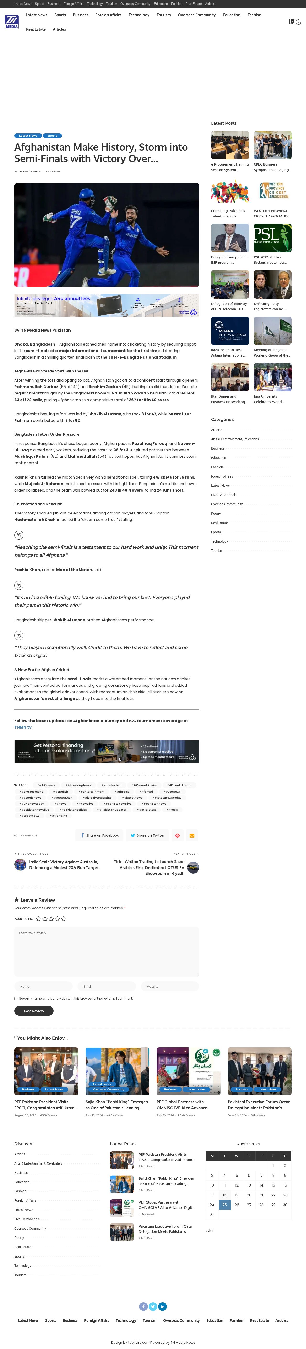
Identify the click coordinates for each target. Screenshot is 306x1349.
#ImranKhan (63, 797)
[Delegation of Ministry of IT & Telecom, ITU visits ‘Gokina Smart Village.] (230, 284)
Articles (216, 430)
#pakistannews (155, 803)
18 (224, 1195)
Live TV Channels (223, 495)
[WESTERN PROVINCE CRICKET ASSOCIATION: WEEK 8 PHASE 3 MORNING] (273, 191)
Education (218, 458)
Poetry (216, 513)
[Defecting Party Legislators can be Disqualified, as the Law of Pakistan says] (273, 284)
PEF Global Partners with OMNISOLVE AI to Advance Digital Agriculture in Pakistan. (185, 1107)
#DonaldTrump (180, 785)
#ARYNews (47, 785)
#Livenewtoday (33, 803)
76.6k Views (186, 1115)
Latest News (28, 135)
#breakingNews (79, 785)
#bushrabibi (112, 785)
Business (217, 448)
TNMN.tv (23, 727)
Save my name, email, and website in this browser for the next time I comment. (76, 998)
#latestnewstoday (168, 797)
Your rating (23, 919)
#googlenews (31, 797)
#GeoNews (173, 791)
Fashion (217, 467)
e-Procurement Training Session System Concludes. (230, 169)
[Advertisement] (153, 72)
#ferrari (147, 791)
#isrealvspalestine (98, 797)
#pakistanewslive (118, 803)
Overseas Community (227, 504)
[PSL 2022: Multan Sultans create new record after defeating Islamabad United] (273, 238)
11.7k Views (52, 171)
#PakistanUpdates (113, 809)
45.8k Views (115, 1115)
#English (61, 791)
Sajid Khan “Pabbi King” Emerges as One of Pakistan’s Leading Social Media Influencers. (117, 1107)
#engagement (32, 791)
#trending (59, 815)
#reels (173, 809)
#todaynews (30, 815)
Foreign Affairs (222, 476)
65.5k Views (48, 1115)
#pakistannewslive (35, 809)
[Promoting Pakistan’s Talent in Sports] (230, 191)
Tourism (217, 551)
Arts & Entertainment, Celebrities (235, 439)
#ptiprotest (147, 809)
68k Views (258, 1115)
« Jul (209, 1231)
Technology (219, 541)
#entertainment (93, 791)
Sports (52, 135)
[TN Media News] (12, 22)
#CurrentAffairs (145, 785)
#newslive (86, 803)
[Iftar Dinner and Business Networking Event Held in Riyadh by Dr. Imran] (230, 377)
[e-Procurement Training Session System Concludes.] (230, 145)
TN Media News (29, 171)
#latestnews (133, 797)
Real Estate (219, 523)
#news (61, 803)
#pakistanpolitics (74, 809)
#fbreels (123, 791)
